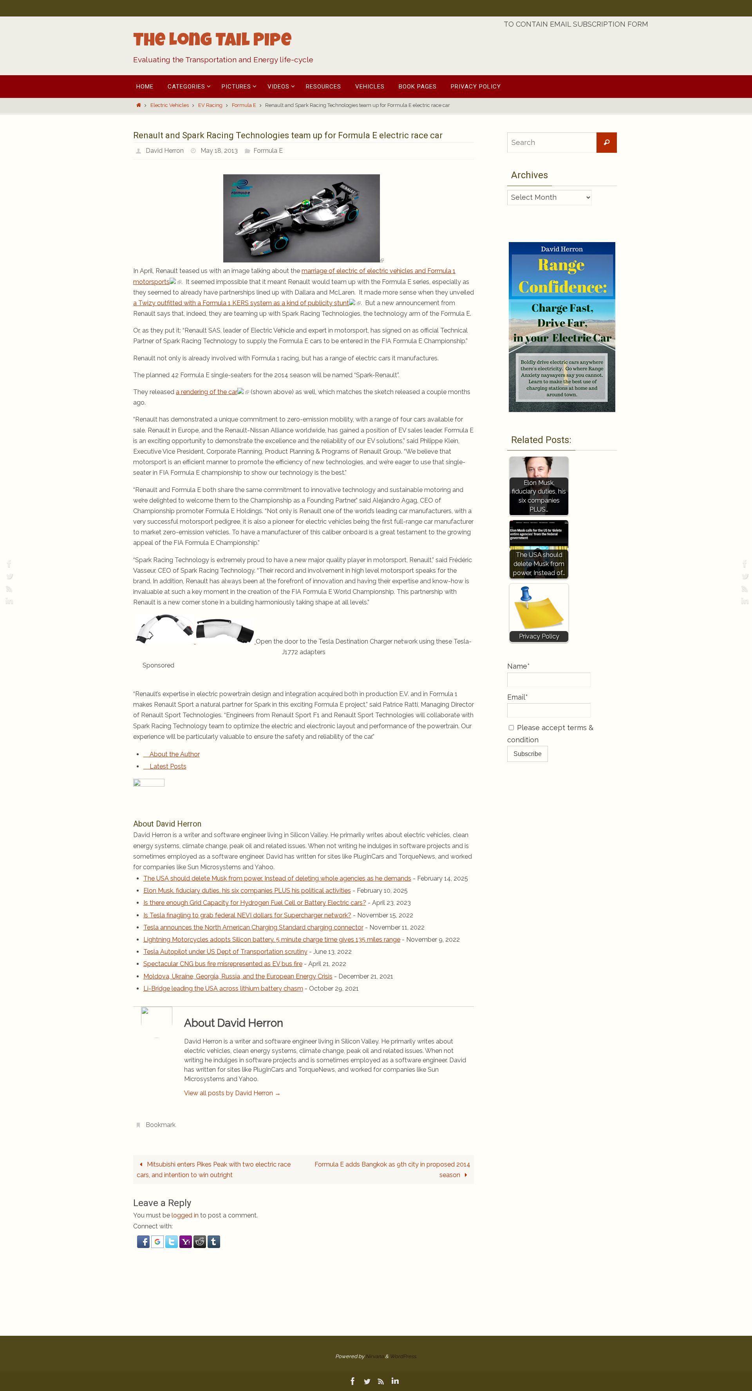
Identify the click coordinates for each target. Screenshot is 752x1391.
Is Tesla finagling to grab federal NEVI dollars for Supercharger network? (247, 915)
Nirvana (374, 1356)
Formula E (244, 105)
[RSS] (8, 588)
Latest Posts (167, 766)
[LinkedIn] (8, 600)
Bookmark (160, 1125)
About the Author (174, 754)
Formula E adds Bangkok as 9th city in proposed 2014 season (392, 1170)
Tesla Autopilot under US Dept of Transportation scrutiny (225, 951)
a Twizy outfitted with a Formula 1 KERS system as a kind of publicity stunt (241, 303)
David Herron (165, 150)
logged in (185, 1215)
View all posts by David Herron (232, 1093)
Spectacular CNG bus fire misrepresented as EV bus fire (222, 964)
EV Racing (210, 105)
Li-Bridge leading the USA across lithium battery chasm (223, 988)
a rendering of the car (206, 392)
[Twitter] (8, 575)
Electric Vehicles (169, 105)
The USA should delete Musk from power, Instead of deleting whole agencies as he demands (277, 878)
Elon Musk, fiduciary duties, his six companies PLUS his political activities (247, 890)
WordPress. (403, 1356)
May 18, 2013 (219, 150)
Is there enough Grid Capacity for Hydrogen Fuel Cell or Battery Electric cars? (254, 902)
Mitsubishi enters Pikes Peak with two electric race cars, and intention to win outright (214, 1170)
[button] (144, 1246)
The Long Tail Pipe (212, 42)
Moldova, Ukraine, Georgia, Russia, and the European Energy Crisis (238, 976)
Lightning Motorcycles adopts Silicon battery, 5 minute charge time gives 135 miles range (271, 939)
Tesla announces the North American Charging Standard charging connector (253, 927)
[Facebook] (8, 563)
